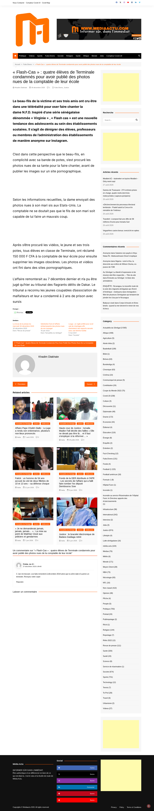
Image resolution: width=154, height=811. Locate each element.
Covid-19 (106, 396)
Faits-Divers (50, 56)
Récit (105, 625)
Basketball (107, 349)
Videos (31, 56)
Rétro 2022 (107, 640)
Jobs (102, 56)
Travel (105, 698)
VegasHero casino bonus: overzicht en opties (121, 231)
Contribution (108, 385)
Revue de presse (110, 646)
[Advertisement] (121, 87)
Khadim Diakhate (21, 87)
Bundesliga (107, 364)
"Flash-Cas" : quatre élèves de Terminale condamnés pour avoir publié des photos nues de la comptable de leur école (53, 344)
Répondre (19, 582)
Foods (105, 464)
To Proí (106, 693)
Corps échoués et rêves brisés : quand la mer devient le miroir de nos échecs (121, 306)
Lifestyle (106, 536)
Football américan (110, 474)
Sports (39, 56)
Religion (69, 56)
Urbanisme (107, 703)
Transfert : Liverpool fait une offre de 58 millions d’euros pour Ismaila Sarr (118, 220)
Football (106, 469)
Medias (106, 551)
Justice (66, 87)
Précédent (21, 384)
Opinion (106, 593)
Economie (107, 422)
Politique (22, 56)
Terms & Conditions (134, 807)
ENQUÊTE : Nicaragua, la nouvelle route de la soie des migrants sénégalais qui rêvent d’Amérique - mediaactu (120, 289)
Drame (105, 417)
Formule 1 (107, 480)
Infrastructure (108, 509)
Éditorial (106, 427)
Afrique (86, 56)
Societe (60, 56)
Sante (78, 56)
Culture (106, 401)
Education (107, 432)
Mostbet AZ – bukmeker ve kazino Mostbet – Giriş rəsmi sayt (120, 180)
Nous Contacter (18, 3)
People (106, 604)
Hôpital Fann (108, 485)
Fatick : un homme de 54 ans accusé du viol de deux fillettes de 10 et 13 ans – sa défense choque (32, 481)
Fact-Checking (109, 453)
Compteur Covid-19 (33, 3)
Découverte (107, 406)
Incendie (106, 490)
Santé (105, 656)
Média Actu (17, 779)
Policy (122, 807)
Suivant (89, 384)
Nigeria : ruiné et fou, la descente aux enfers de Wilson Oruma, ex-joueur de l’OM (120, 264)
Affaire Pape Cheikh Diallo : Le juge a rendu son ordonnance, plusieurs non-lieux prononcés (33, 431)
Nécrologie (107, 577)
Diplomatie (107, 412)
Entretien (106, 448)
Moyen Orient (108, 567)
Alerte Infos (107, 343)
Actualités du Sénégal (23, 423)
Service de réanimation (112, 667)
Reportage (107, 635)
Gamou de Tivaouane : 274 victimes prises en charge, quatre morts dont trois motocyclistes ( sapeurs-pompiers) (120, 193)
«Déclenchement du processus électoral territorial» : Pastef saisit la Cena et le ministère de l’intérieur (119, 207)
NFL (104, 583)
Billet (105, 354)
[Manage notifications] (149, 806)
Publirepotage (108, 619)
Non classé (107, 588)
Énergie (106, 438)
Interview (106, 520)
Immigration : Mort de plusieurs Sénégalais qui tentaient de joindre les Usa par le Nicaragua (121, 295)
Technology (107, 682)
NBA (105, 572)
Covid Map (46, 3)
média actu (45, 423)
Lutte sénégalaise (110, 541)
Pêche (105, 598)
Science (106, 661)
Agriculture (107, 338)
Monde (94, 56)
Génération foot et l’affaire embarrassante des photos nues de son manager (52, 326)
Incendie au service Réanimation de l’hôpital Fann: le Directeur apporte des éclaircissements (120, 498)
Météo (105, 556)
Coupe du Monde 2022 (112, 391)
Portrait (106, 614)
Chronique (107, 370)
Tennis (105, 687)
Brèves (106, 359)
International (108, 515)
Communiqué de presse (112, 380)
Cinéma (106, 375)
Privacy (114, 807)
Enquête (106, 443)
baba (19, 437)
